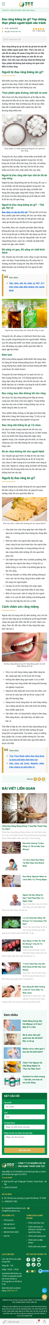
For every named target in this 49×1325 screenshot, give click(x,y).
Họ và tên (8, 1103)
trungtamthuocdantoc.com (15, 1208)
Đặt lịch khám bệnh (11, 1232)
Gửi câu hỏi (24, 1150)
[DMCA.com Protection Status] (31, 1271)
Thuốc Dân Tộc (15, 31)
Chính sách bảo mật (36, 1223)
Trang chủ (5, 10)
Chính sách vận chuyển (37, 1247)
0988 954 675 (12, 1291)
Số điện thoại (9, 1123)
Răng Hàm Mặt (15, 10)
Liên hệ (6, 1236)
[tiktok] (33, 1265)
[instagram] (28, 1265)
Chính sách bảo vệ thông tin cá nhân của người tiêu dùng (36, 1229)
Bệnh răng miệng (28, 10)
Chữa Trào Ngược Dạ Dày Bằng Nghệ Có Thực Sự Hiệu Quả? (32, 1066)
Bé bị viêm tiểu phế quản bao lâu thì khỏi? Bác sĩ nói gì (33, 1038)
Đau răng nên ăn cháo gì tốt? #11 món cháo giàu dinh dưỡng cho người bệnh (26, 287)
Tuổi (6, 1113)
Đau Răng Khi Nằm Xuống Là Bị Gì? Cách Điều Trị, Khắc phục (34, 990)
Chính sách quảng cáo (37, 1236)
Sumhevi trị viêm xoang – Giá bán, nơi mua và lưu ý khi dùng (34, 1079)
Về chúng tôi (8, 1220)
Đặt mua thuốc (9, 1228)
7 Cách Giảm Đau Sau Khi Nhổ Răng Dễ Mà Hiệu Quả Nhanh (34, 967)
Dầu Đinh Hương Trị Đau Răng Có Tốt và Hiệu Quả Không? (33, 846)
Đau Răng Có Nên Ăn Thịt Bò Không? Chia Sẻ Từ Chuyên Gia (34, 944)
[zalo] (33, 1260)
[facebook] (28, 1260)
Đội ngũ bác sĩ (9, 1224)
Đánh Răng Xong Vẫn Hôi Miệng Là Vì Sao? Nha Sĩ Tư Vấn (32, 1024)
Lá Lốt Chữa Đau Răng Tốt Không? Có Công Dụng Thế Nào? (34, 921)
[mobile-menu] (3, 4)
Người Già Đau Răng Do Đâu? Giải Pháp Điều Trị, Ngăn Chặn (33, 898)
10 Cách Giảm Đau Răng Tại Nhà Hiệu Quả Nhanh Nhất (33, 863)
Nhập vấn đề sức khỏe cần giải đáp (18, 1133)
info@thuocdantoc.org (11, 1211)
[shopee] (39, 1265)
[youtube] (39, 1260)
